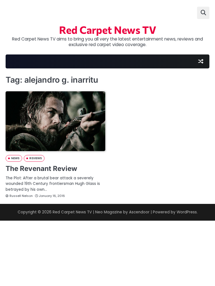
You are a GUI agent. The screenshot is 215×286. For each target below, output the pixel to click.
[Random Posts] (201, 61)
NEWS (15, 158)
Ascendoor (139, 212)
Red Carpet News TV (107, 29)
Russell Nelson (21, 196)
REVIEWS (35, 158)
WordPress (187, 212)
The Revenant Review (41, 168)
